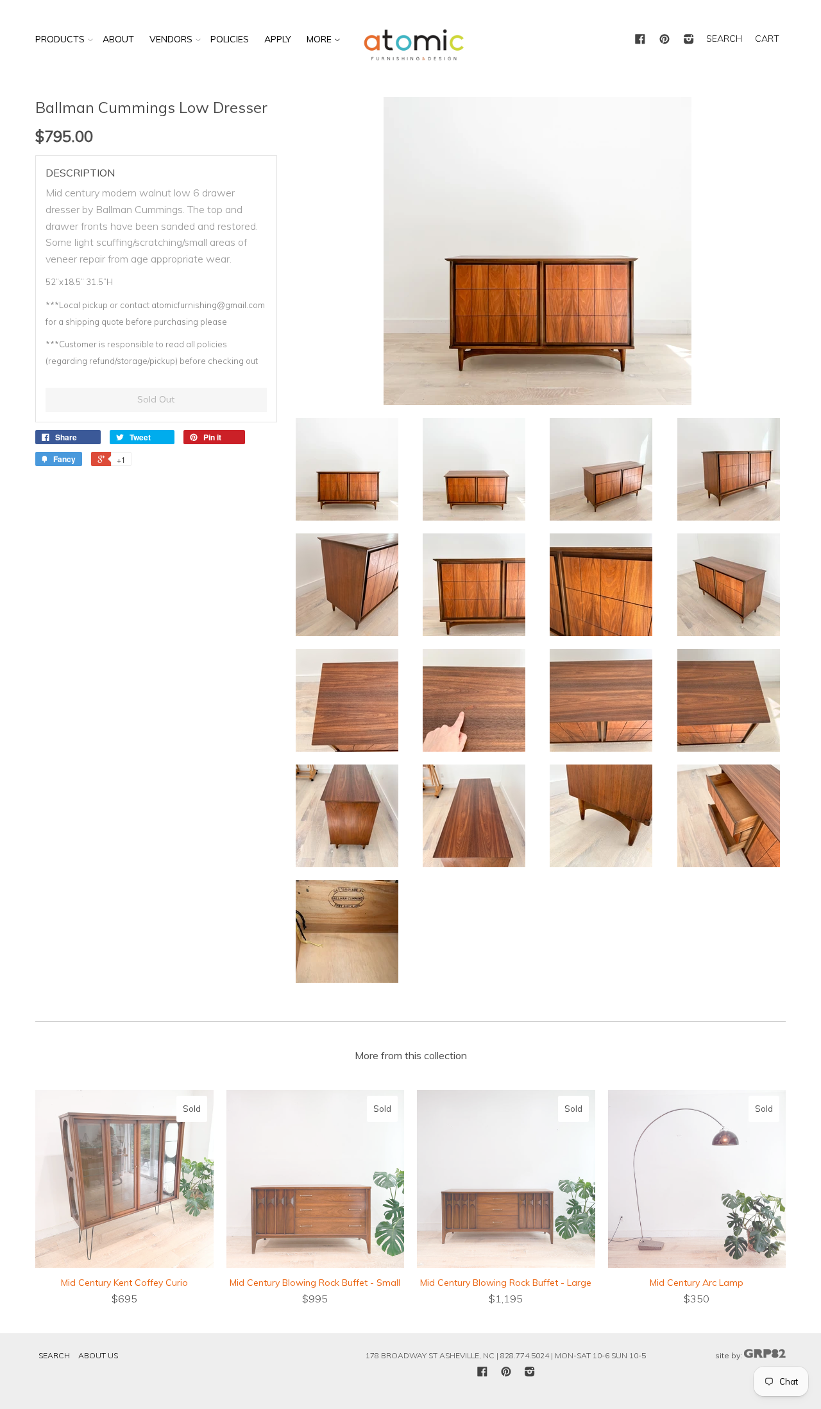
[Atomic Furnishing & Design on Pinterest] (664, 40)
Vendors (170, 39)
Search (54, 1355)
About (118, 39)
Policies (229, 39)
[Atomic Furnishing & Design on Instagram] (689, 40)
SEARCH (724, 38)
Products (60, 39)
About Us (98, 1355)
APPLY (277, 39)
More (320, 39)
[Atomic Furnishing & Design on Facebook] (640, 40)
